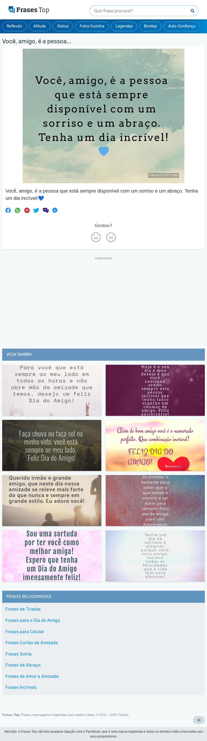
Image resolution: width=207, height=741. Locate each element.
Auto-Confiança (182, 26)
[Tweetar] (36, 210)
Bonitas (150, 26)
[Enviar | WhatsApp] (17, 210)
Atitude (39, 26)
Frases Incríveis (21, 687)
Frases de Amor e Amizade (32, 676)
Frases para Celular (24, 631)
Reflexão (14, 26)
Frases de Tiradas (23, 609)
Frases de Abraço (22, 665)
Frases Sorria (18, 654)
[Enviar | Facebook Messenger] (55, 210)
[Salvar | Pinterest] (27, 210)
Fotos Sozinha (92, 26)
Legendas (124, 26)
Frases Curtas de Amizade (31, 642)
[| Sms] (46, 210)
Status (62, 26)
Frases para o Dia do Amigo (32, 620)
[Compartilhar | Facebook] (8, 210)
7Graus (123, 715)
